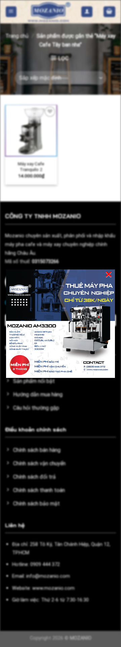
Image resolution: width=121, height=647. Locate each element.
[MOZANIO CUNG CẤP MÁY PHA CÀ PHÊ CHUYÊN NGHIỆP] (49, 11)
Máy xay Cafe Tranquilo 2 (31, 166)
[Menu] (11, 11)
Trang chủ (17, 36)
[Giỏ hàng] (110, 11)
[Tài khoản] (86, 11)
